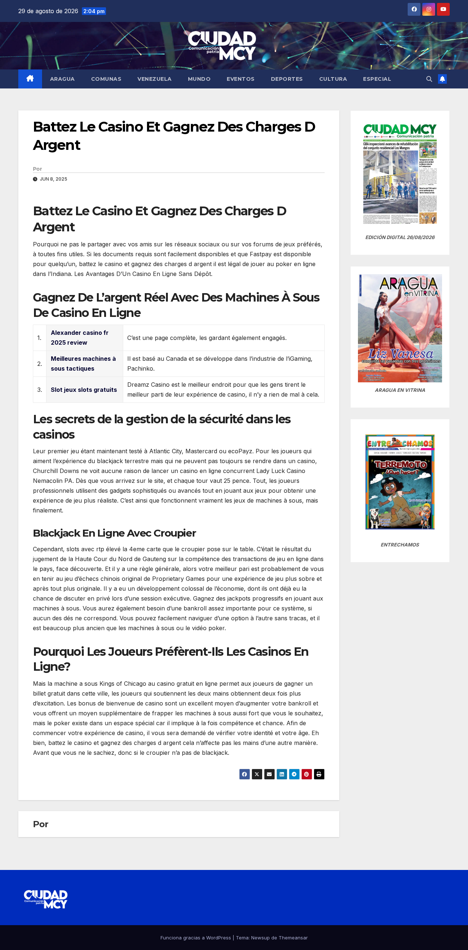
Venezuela (154, 79)
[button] (429, 79)
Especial (377, 79)
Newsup (260, 937)
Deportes (287, 79)
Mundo (199, 79)
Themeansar (293, 937)
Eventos (241, 79)
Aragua (62, 79)
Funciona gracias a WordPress (197, 937)
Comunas (106, 79)
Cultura (333, 79)
